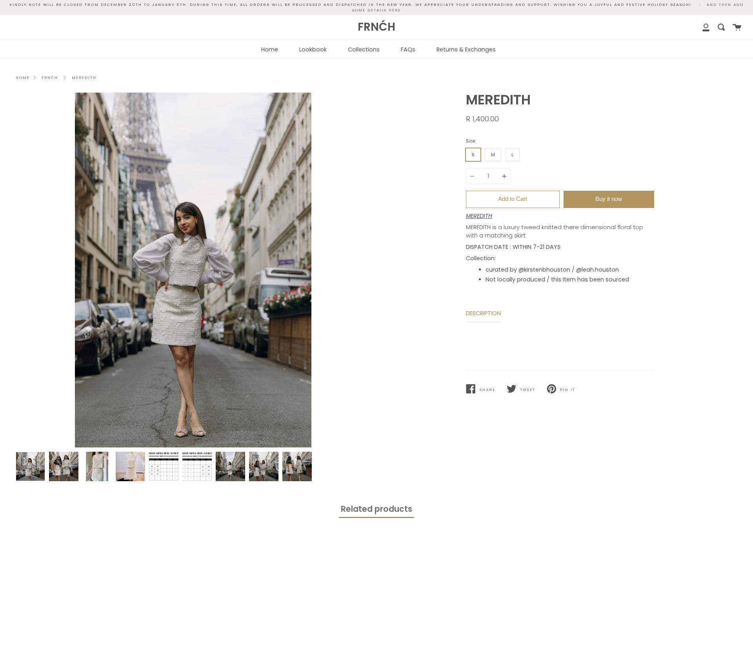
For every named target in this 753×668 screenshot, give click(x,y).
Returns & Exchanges (466, 49)
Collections (364, 49)
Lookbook (313, 49)
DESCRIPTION (483, 313)
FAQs (408, 49)
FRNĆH (50, 77)
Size (470, 141)
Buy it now (608, 198)
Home (269, 49)
